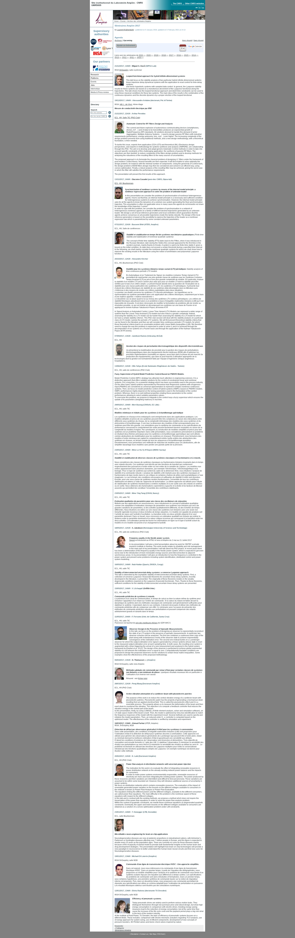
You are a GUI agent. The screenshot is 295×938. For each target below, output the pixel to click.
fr (199, 7)
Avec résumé (187, 40)
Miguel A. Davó (138, 66)
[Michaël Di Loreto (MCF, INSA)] (119, 875)
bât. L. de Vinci (126, 104)
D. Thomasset (138, 660)
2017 (171, 55)
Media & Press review (100, 92)
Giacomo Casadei (139, 179)
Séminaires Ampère (123, 930)
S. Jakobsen (137, 528)
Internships (95, 89)
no (203, 7)
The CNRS (177, 3)
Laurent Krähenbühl (125, 30)
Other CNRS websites (194, 3)
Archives (118, 40)
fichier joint (142, 678)
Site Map (152, 934)
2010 (139, 57)
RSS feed (160, 934)
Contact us (144, 934)
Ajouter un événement (126, 45)
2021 (141, 55)
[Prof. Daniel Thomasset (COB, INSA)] (119, 679)
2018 (163, 55)
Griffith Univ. (149, 588)
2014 (194, 55)
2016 (179, 55)
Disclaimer (135, 934)
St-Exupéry (123, 70)
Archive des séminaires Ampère (139, 21)
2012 (124, 57)
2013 (117, 57)
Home (116, 21)
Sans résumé (199, 40)
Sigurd (132, 540)
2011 (132, 57)
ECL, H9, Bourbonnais (124, 183)
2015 (186, 55)
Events (93, 82)
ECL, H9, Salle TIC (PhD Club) (127, 118)
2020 (148, 55)
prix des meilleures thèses (146, 623)
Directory (95, 105)
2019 (156, 55)
